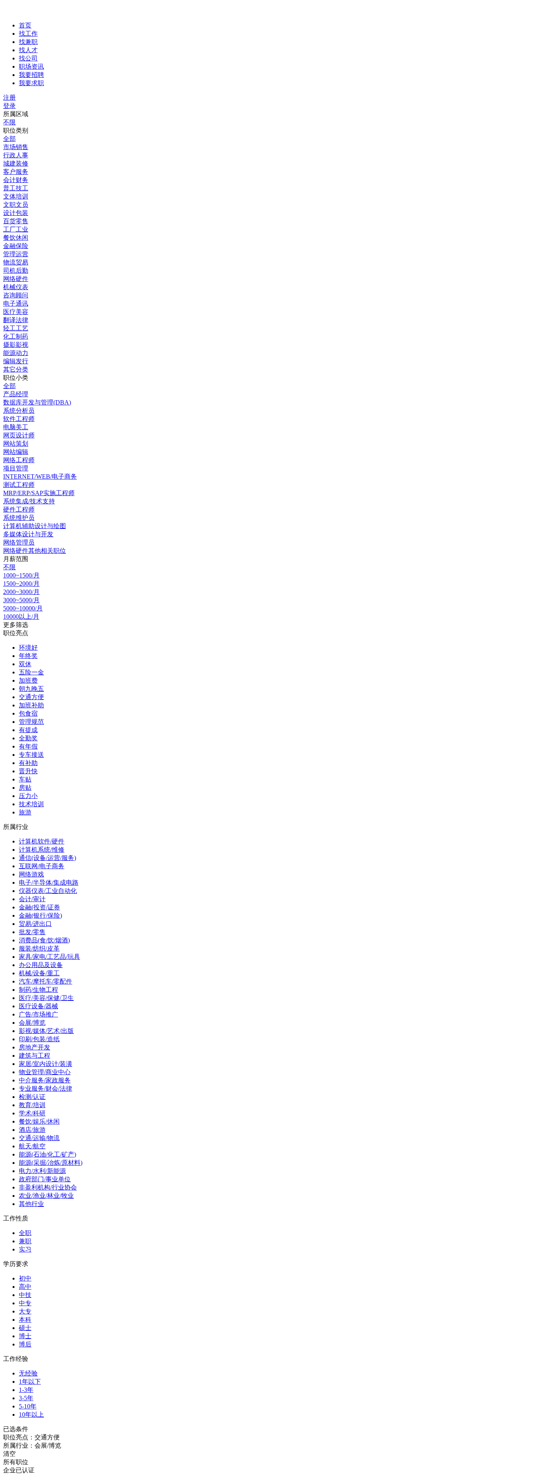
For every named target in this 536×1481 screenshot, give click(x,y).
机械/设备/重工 (39, 973)
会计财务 (15, 180)
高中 (25, 1286)
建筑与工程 (34, 1055)
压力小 (28, 795)
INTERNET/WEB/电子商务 (40, 476)
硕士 (25, 1327)
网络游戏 (31, 874)
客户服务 (15, 171)
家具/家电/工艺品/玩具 (49, 956)
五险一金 (31, 672)
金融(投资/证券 (39, 907)
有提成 (28, 730)
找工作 (28, 33)
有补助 (28, 763)
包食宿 (28, 713)
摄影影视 (15, 344)
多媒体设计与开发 (28, 534)
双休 (25, 664)
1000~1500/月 (21, 575)
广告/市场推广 (38, 1014)
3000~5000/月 (21, 600)
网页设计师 (19, 435)
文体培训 (15, 196)
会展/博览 (32, 1022)
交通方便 (31, 697)
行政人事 (15, 155)
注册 (9, 97)
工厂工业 (15, 229)
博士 (25, 1336)
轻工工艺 (15, 328)
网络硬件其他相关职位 (34, 550)
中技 (25, 1295)
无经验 (28, 1373)
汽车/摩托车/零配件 (45, 981)
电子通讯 (15, 303)
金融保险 (15, 245)
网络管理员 (19, 542)
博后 (25, 1344)
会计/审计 (32, 899)
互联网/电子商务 (41, 866)
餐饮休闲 (15, 237)
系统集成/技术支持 (29, 501)
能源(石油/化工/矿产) (47, 1154)
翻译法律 (15, 320)
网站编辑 (15, 451)
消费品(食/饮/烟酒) (44, 940)
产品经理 (15, 394)
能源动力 (15, 353)
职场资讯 (31, 66)
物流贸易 (15, 262)
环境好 (28, 647)
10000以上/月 (21, 616)
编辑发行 (15, 361)
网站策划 (15, 443)
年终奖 (28, 655)
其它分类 (15, 369)
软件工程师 (19, 418)
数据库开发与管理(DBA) (37, 402)
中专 (25, 1303)
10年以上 (31, 1414)
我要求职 (31, 83)
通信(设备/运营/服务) (47, 857)
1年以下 (30, 1381)
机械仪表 (15, 287)
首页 (25, 25)
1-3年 (26, 1389)
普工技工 (15, 188)
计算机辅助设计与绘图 (34, 526)
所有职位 (15, 1462)
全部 (9, 138)
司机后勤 (15, 270)
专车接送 (31, 754)
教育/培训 (32, 1105)
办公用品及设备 (41, 965)
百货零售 (15, 221)
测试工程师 (19, 484)
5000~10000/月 (23, 608)
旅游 (25, 812)
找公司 (28, 58)
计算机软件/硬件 (41, 841)
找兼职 (28, 41)
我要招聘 (31, 74)
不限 (9, 122)
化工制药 (15, 336)
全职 (25, 1233)
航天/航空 (32, 1146)
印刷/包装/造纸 (39, 1039)
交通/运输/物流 (39, 1138)
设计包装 (15, 212)
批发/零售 (32, 932)
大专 (25, 1311)
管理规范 (31, 721)
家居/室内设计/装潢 (45, 1063)
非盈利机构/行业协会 (48, 1187)
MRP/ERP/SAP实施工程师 (39, 493)
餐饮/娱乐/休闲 (39, 1121)
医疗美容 (15, 311)
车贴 (25, 779)
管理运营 (15, 254)
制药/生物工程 (38, 989)
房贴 (25, 787)
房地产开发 (34, 1047)
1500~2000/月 (21, 583)
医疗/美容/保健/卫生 (46, 998)
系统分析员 (19, 410)
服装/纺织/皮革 (39, 948)
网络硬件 (15, 278)
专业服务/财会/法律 (45, 1088)
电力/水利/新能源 (42, 1171)
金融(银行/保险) (40, 915)
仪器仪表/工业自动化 (48, 890)
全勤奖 (28, 738)
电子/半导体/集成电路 (48, 882)
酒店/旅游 (32, 1129)
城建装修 (15, 163)
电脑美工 (15, 427)
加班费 (28, 680)
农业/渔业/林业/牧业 (46, 1195)
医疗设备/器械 (38, 1006)
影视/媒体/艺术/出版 (46, 1030)
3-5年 (26, 1398)
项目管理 (15, 468)
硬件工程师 (19, 509)
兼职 (25, 1241)
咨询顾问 (15, 295)
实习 (25, 1249)
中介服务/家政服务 (45, 1080)
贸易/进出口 (35, 923)
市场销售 (15, 147)
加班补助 (31, 705)
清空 (9, 1453)
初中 (25, 1278)
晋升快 (28, 771)
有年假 (28, 746)
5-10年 (27, 1406)
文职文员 (15, 204)
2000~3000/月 (21, 591)
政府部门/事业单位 (45, 1179)
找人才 (28, 50)
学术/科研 (32, 1113)
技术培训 (31, 804)
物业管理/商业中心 (45, 1072)
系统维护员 (19, 517)
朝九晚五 (31, 688)
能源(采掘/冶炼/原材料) (50, 1162)
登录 (9, 105)
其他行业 (31, 1203)
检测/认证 (32, 1096)
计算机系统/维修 (41, 849)
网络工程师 (19, 460)
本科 (25, 1319)
